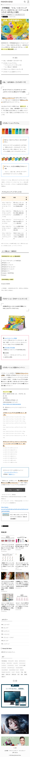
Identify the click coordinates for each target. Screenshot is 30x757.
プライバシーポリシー (13, 750)
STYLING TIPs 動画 (9, 347)
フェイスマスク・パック (13, 669)
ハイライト (4, 665)
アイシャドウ (10, 660)
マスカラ (22, 669)
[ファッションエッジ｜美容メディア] (7, 2)
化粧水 (3, 674)
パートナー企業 (22, 665)
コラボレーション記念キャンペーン (12, 71)
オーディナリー (22, 660)
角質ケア (3, 676)
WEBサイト (12, 474)
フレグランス (6, 631)
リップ (13, 672)
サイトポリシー (22, 750)
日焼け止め (14, 674)
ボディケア (5, 640)
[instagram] (16, 681)
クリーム (3, 663)
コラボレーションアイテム (10, 63)
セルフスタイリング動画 (11, 338)
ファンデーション (11, 667)
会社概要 (6, 750)
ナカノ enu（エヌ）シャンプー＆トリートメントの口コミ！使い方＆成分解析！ (18, 516)
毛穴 (18, 674)
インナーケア (6, 624)
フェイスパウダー (19, 667)
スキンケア (5, 627)
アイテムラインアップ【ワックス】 (13, 65)
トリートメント (22, 663)
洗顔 (22, 674)
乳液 (25, 672)
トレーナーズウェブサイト (11, 472)
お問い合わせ (15, 752)
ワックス (17, 672)
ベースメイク (6, 634)
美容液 (25, 674)
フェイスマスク (5, 669)
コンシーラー (9, 663)
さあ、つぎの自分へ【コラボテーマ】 (12, 60)
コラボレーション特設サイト (15, 490)
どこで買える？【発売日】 (11, 67)
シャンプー (15, 663)
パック (16, 665)
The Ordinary (4, 660)
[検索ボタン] (25, 2)
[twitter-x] (14, 681)
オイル (16, 660)
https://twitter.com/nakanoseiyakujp (12, 404)
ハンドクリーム (10, 665)
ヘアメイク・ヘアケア (8, 637)
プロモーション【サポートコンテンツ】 (13, 69)
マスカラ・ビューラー (6, 672)
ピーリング (4, 667)
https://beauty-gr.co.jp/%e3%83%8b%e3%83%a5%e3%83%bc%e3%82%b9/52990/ (14, 509)
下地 (22, 672)
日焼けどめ (8, 674)
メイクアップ (5, 16)
